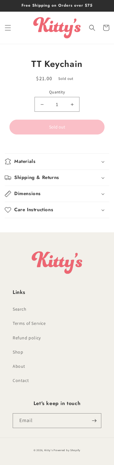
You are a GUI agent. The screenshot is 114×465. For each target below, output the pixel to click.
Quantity (57, 92)
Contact (21, 380)
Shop (18, 352)
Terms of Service (29, 323)
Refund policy (27, 338)
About (19, 366)
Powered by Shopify (67, 450)
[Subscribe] (94, 420)
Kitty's (48, 450)
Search (20, 309)
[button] (8, 28)
